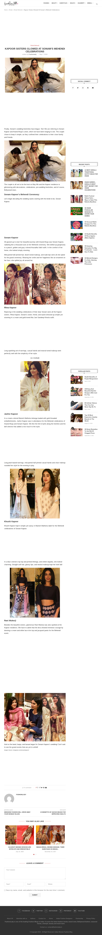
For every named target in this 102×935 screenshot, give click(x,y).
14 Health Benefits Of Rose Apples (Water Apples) (91, 236)
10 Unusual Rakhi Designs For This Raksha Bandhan (91, 224)
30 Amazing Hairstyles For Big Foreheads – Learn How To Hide (91, 249)
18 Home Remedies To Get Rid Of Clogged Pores (91, 431)
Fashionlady (32, 54)
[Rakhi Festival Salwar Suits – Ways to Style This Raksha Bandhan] (77, 199)
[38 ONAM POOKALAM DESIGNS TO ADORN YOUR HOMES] (77, 211)
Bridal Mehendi (18, 10)
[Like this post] (37, 787)
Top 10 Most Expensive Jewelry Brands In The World (91, 418)
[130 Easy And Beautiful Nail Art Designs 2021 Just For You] (77, 392)
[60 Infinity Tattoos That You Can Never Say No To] (77, 406)
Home (6, 10)
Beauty (54, 3)
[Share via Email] (46, 787)
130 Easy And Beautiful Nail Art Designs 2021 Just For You (91, 392)
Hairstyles (63, 3)
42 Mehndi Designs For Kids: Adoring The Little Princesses (91, 261)
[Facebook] (73, 88)
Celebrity (81, 3)
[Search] (97, 4)
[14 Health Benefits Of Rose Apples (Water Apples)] (77, 237)
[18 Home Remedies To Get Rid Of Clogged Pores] (77, 432)
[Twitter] (78, 88)
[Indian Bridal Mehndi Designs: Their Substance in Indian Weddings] (50, 835)
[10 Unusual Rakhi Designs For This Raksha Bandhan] (77, 225)
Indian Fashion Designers (64, 918)
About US (10, 918)
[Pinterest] (88, 88)
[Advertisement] (40, 29)
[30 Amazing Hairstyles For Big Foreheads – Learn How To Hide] (77, 249)
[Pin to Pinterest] (43, 787)
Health (72, 3)
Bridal (89, 3)
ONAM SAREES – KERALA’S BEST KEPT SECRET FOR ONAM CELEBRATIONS (91, 186)
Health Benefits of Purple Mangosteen (91, 378)
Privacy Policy (90, 918)
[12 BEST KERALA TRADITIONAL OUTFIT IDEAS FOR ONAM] (77, 173)
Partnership (79, 918)
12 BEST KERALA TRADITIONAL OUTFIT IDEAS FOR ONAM (91, 173)
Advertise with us (21, 918)
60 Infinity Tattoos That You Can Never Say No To (91, 405)
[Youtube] (93, 88)
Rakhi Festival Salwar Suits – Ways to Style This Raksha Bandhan (91, 199)
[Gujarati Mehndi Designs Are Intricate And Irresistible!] (19, 835)
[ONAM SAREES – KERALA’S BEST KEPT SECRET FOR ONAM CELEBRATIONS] (77, 185)
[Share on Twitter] (41, 787)
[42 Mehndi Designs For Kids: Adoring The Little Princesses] (77, 261)
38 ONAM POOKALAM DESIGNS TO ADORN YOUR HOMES (89, 212)
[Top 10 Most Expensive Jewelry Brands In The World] (77, 418)
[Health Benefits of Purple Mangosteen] (77, 380)
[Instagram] (83, 88)
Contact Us (42, 918)
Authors (32, 918)
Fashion (46, 3)
